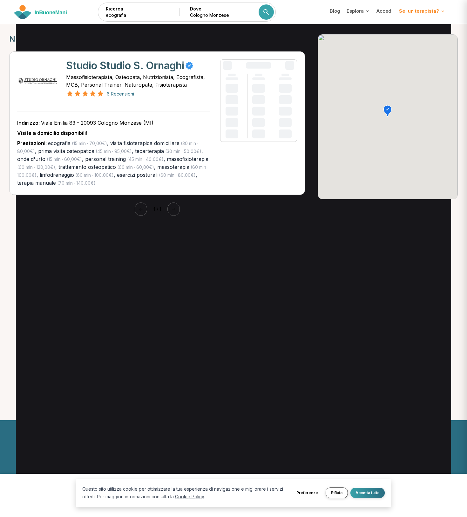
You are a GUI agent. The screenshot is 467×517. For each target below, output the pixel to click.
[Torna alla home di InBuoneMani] (40, 12)
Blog (335, 11)
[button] (387, 111)
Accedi (384, 11)
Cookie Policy (189, 496)
